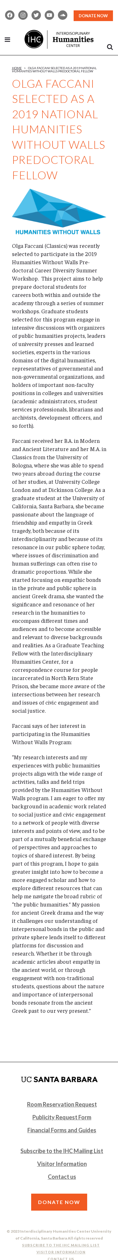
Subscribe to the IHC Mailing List (61, 1150)
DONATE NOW (93, 15)
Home (17, 68)
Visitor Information (62, 1163)
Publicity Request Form (61, 1117)
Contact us (62, 1176)
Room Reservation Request (62, 1104)
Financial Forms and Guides (61, 1130)
